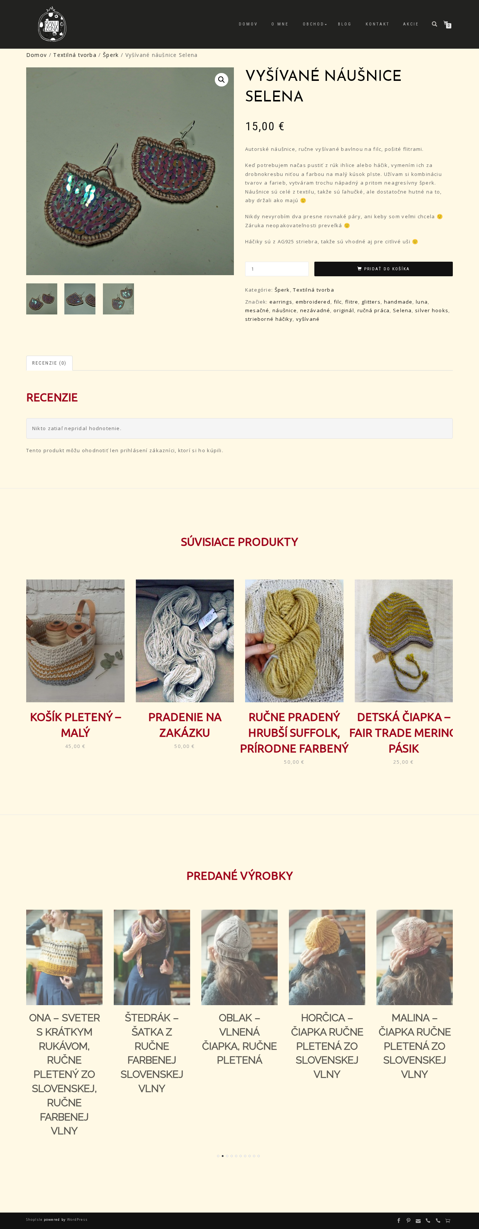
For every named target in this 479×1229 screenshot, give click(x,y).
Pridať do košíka (387, 269)
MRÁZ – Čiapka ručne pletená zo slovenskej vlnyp (414, 1046)
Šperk (111, 54)
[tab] (49, 363)
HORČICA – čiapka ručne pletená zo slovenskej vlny (240, 1046)
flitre (351, 301)
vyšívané (308, 319)
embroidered (313, 301)
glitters (371, 301)
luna (422, 301)
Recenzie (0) (49, 363)
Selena (402, 310)
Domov (248, 24)
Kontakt (378, 24)
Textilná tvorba (74, 54)
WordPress (77, 1219)
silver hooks (431, 310)
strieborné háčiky (269, 319)
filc (338, 301)
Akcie (411, 24)
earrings (280, 301)
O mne (280, 24)
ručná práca (373, 310)
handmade (398, 301)
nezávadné (315, 310)
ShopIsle (35, 1219)
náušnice (284, 310)
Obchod (313, 24)
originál (343, 310)
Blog (345, 24)
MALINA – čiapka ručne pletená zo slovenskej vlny (327, 1046)
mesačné (257, 310)
